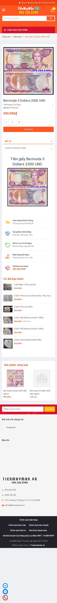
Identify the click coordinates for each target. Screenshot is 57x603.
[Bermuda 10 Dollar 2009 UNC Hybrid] (42, 378)
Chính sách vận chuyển (39, 525)
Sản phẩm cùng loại (16, 364)
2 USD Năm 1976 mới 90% (25, 285)
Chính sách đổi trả (18, 530)
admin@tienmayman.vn (15, 505)
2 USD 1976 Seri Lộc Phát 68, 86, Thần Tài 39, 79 (33, 296)
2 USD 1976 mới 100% (23, 307)
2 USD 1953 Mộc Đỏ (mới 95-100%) (28, 329)
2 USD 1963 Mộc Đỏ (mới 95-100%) (28, 318)
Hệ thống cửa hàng (48, 3)
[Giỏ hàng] (53, 10)
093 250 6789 (19, 269)
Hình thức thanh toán (38, 530)
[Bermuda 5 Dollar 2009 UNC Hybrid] (15, 378)
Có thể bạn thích (13, 278)
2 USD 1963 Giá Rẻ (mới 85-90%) (27, 340)
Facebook (10, 427)
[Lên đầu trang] (48, 597)
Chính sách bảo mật (17, 525)
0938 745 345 (10, 495)
